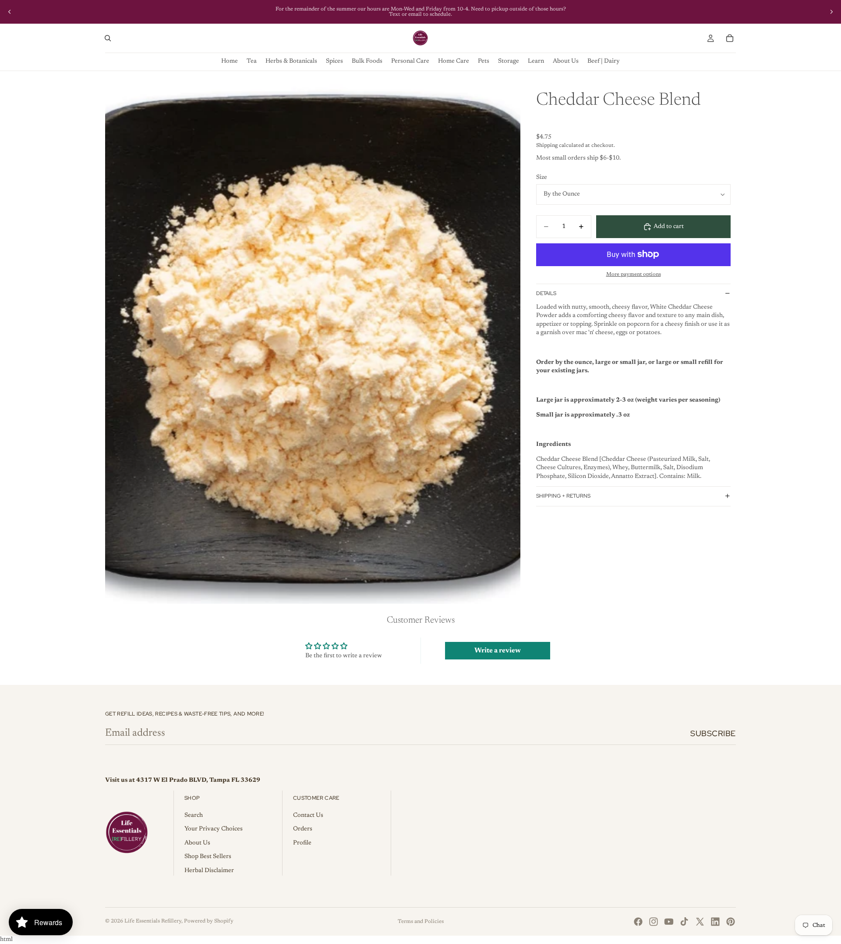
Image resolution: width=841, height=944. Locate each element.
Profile (302, 843)
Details (546, 293)
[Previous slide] (9, 11)
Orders (302, 829)
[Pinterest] (730, 921)
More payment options (633, 274)
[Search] (107, 38)
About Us (197, 843)
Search (193, 815)
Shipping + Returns (563, 495)
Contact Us (308, 815)
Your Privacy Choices (213, 829)
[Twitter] (700, 921)
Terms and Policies (421, 921)
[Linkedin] (715, 921)
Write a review (497, 650)
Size (541, 178)
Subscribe (713, 733)
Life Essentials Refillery (152, 921)
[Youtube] (669, 921)
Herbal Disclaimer (209, 871)
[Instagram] (653, 921)
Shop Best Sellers (207, 857)
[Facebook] (638, 921)
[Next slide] (831, 11)
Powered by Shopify (208, 921)
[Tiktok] (684, 921)
